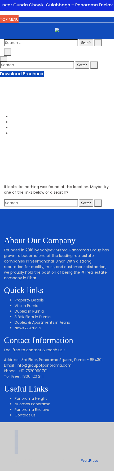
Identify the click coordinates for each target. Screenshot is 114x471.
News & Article (28, 328)
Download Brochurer (22, 74)
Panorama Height (31, 398)
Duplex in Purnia (29, 311)
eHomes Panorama (32, 404)
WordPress (89, 460)
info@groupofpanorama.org (47, 93)
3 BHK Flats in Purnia (33, 316)
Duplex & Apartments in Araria (42, 322)
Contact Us (25, 415)
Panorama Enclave (32, 409)
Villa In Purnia (26, 305)
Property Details (29, 300)
